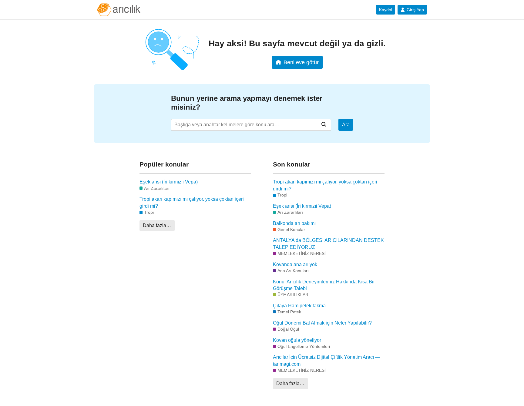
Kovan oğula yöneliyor (297, 340)
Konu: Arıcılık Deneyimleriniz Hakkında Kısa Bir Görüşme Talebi (324, 285)
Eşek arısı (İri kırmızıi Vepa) (168, 181)
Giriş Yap (415, 9)
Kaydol (385, 9)
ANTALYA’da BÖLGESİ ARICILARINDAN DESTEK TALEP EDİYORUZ (328, 243)
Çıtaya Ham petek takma (299, 305)
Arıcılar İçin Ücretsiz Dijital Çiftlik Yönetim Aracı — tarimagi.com (326, 360)
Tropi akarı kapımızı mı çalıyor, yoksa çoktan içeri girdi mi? (191, 202)
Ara (346, 124)
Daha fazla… (157, 225)
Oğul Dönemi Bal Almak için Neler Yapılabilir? (322, 322)
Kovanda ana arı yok (295, 264)
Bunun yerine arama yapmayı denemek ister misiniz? (246, 102)
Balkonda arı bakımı (294, 223)
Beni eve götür (301, 62)
